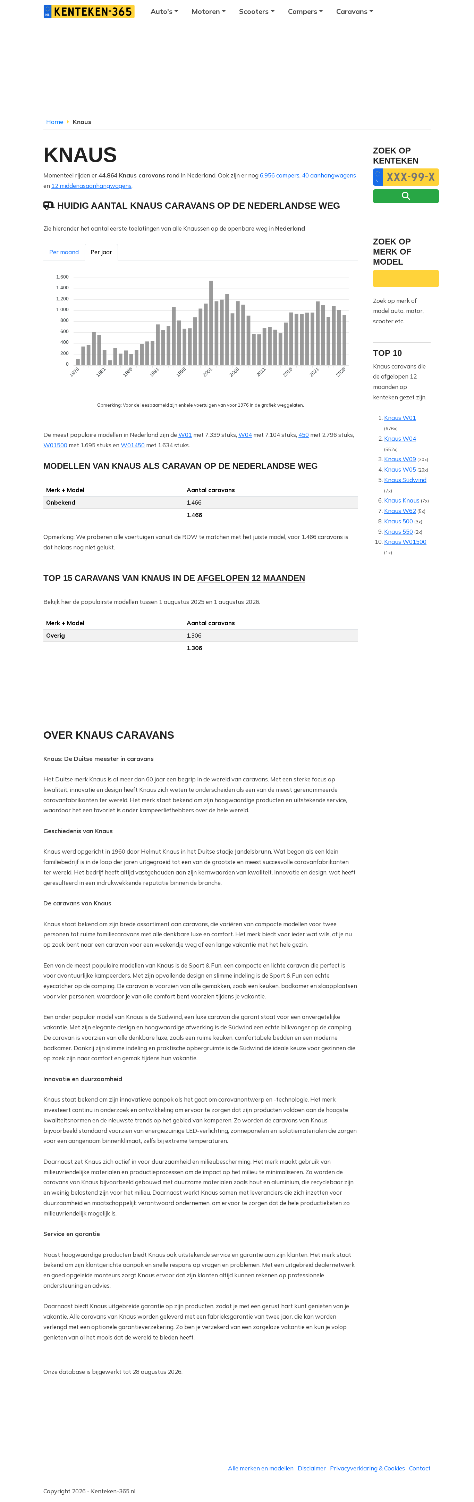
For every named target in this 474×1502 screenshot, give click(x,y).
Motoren (206, 11)
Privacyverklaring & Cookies (367, 1468)
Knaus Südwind (405, 479)
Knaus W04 (400, 438)
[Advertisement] (237, 71)
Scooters (254, 11)
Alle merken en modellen (261, 1468)
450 (303, 434)
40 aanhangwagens (329, 175)
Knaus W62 (400, 510)
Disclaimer (312, 1468)
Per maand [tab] (64, 252)
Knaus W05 (400, 469)
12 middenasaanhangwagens (91, 185)
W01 (185, 434)
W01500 (55, 445)
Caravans (351, 11)
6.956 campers (279, 175)
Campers (302, 11)
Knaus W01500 (405, 541)
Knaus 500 (398, 521)
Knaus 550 (398, 531)
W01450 (133, 445)
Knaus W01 (400, 417)
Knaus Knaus (402, 500)
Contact (420, 1468)
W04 (245, 434)
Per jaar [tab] (101, 252)
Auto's (161, 11)
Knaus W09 (400, 459)
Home (55, 122)
